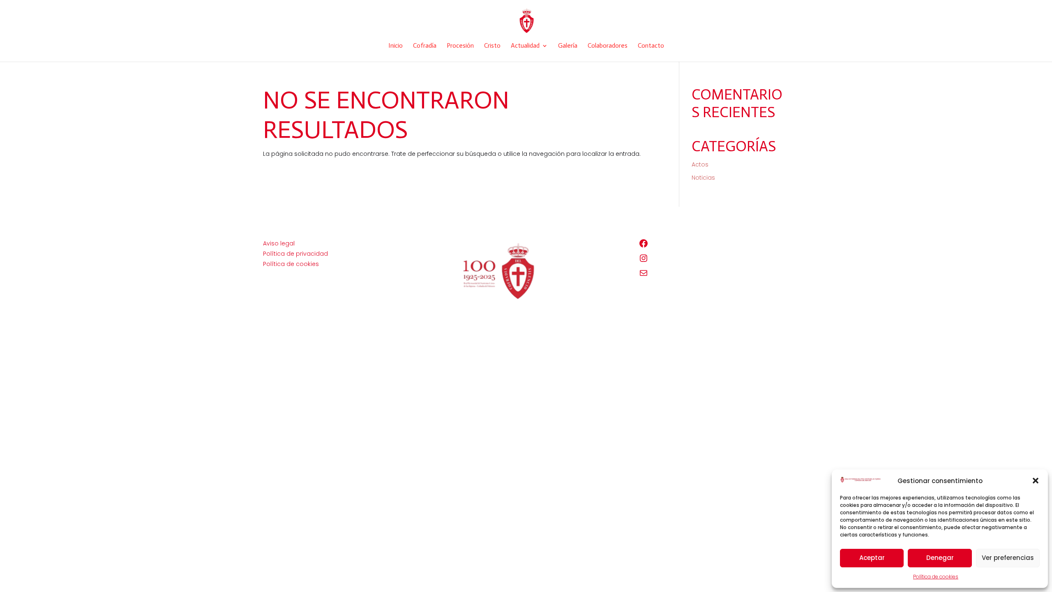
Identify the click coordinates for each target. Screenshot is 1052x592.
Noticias (703, 177)
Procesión (460, 46)
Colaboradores (608, 46)
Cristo (492, 46)
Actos (700, 164)
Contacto (651, 46)
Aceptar (872, 557)
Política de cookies (935, 576)
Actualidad (525, 46)
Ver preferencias (1008, 557)
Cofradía (424, 46)
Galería (567, 46)
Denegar (940, 557)
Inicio (395, 46)
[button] (1035, 480)
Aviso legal (279, 243)
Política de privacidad (295, 254)
